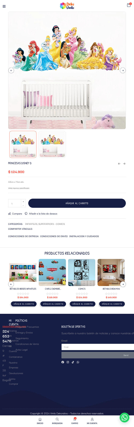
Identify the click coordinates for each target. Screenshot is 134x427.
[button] (129, 5)
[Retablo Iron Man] (111, 272)
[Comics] (81, 272)
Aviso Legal (21, 349)
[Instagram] (68, 362)
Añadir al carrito (77, 203)
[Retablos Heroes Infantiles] (22, 272)
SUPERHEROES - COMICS (51, 224)
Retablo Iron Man (111, 288)
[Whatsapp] (78, 362)
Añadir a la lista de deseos (43, 213)
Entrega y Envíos (24, 332)
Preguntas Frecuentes (27, 326)
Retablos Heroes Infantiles (23, 288)
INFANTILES (31, 224)
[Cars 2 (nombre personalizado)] (52, 272)
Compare (17, 213)
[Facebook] (62, 362)
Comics (81, 288)
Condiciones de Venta (27, 344)
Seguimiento (22, 338)
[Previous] (11, 70)
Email (64, 340)
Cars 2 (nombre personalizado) (52, 290)
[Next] (123, 70)
